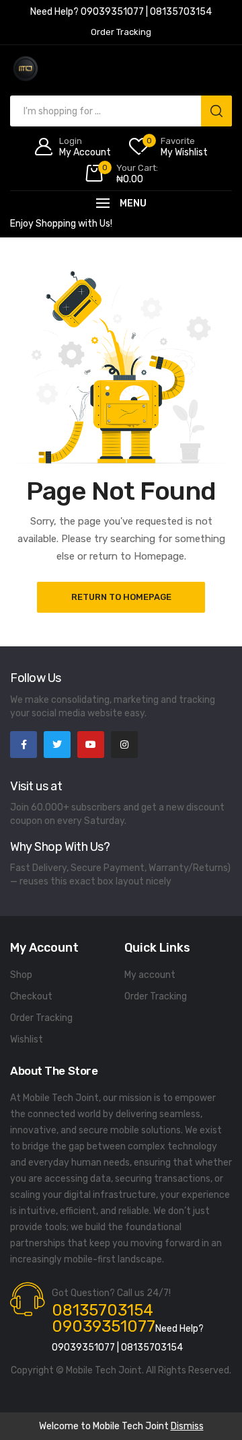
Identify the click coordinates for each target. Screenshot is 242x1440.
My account (149, 975)
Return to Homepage (121, 597)
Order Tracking (41, 1018)
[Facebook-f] (23, 744)
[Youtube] (90, 744)
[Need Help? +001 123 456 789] (121, 13)
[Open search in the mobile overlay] (121, 111)
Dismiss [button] (187, 1426)
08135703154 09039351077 (103, 1318)
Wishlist (26, 1039)
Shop (21, 975)
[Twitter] (57, 744)
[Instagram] (124, 744)
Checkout (31, 996)
